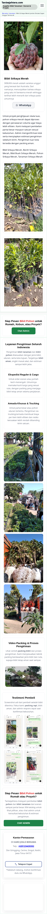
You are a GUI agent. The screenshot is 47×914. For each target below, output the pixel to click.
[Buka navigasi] (42, 5)
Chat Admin (23, 330)
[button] (23, 105)
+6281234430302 (26, 846)
